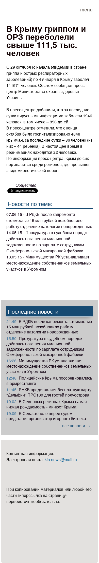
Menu (86, 9)
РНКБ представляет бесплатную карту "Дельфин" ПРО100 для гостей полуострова (48, 392)
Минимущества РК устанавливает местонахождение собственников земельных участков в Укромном (48, 366)
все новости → (76, 425)
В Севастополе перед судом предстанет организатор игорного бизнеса (46, 416)
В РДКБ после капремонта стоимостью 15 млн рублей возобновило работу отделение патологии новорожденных (49, 326)
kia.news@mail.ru (61, 459)
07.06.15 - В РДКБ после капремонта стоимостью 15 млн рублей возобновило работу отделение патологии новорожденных (49, 220)
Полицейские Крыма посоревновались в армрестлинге (49, 380)
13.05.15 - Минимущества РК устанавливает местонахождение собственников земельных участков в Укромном (48, 263)
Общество (25, 185)
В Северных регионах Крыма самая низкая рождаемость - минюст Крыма (46, 404)
